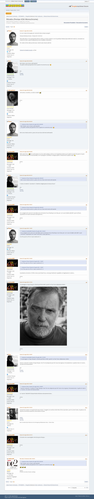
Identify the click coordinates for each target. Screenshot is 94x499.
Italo (36, 16)
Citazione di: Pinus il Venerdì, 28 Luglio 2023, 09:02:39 (32, 178)
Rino (9, 61)
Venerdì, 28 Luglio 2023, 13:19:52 (26, 282)
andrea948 (11, 151)
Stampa (86, 26)
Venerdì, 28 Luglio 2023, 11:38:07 (26, 228)
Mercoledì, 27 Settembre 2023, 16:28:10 (27, 458)
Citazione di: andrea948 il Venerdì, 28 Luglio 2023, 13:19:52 (34, 357)
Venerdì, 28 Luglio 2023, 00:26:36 (26, 61)
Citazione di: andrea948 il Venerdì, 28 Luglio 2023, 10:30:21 (34, 231)
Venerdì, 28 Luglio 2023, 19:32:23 (26, 407)
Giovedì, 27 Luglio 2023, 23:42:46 (26, 30)
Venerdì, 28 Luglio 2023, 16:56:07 (26, 383)
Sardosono (40, 16)
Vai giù (7, 26)
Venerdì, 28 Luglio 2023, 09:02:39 (26, 121)
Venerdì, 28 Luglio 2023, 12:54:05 (26, 258)
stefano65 (11, 459)
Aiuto (76, 496)
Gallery (21, 417)
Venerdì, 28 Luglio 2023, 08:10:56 (26, 90)
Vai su (7, 481)
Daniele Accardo (28, 50)
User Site (22, 74)
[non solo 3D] (7, 427)
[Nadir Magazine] (7, 80)
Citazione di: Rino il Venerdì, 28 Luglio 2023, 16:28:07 (32, 386)
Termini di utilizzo (81, 496)
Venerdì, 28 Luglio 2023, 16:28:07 (26, 354)
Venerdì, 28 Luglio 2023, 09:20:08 (26, 151)
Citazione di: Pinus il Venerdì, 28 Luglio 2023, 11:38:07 (32, 261)
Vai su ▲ (87, 496)
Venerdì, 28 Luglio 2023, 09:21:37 (26, 175)
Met (9, 407)
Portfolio (21, 73)
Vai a (69, 487)
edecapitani (11, 90)
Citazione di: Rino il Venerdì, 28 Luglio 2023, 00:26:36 (32, 124)
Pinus (10, 31)
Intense (21, 50)
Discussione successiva (82, 22)
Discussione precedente (69, 22)
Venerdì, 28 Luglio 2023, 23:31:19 (26, 434)
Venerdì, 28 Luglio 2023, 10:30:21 (26, 204)
